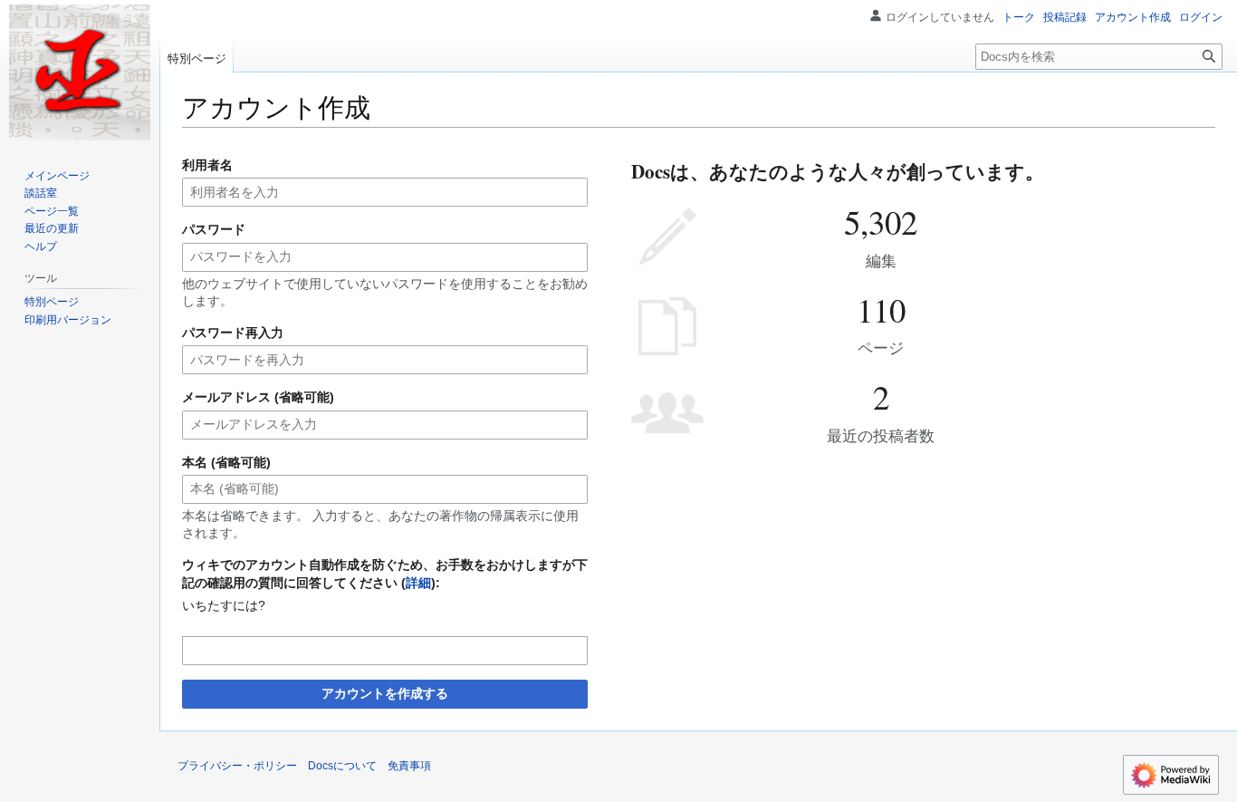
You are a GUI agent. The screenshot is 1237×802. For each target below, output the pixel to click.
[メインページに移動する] (79, 72)
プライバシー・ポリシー (237, 765)
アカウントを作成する (384, 693)
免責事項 (409, 765)
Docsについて (342, 765)
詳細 (418, 582)
